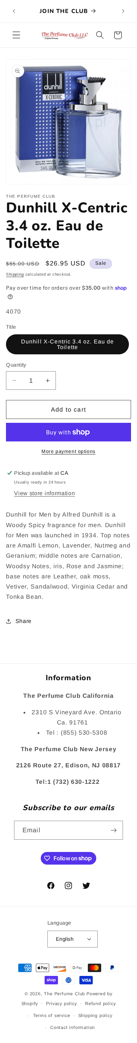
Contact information (72, 1027)
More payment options (68, 451)
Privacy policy (61, 1003)
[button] (16, 35)
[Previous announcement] (13, 11)
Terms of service (51, 1015)
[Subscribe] (114, 830)
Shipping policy (95, 1015)
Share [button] (23, 621)
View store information (44, 493)
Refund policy (100, 1003)
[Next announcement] (123, 11)
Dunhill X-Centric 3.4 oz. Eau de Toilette (67, 344)
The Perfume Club (64, 993)
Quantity (16, 365)
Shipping (15, 274)
